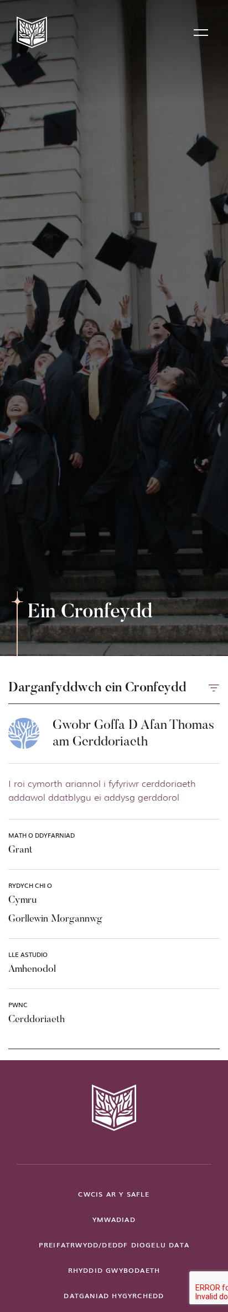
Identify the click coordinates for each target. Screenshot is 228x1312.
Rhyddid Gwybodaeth (114, 1270)
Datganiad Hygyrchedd (114, 1295)
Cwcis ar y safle (113, 1194)
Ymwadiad (114, 1219)
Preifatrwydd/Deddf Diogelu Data (114, 1245)
